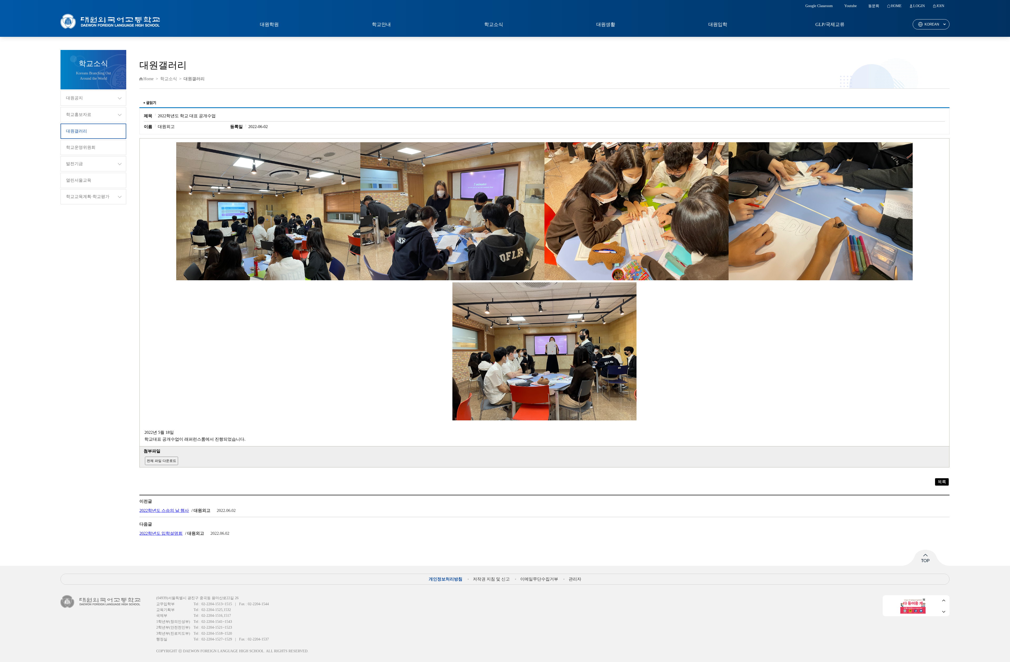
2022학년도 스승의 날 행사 (164, 510)
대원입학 (717, 24)
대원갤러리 (76, 131)
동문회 (873, 6)
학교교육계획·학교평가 (87, 196)
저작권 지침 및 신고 (491, 579)
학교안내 (381, 24)
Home (148, 79)
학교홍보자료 (78, 114)
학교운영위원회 (80, 147)
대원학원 (269, 24)
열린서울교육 (78, 180)
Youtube (850, 6)
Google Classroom (819, 6)
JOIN (940, 6)
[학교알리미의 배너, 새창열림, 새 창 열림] (913, 606)
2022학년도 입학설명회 (161, 533)
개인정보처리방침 (445, 579)
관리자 (575, 579)
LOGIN (919, 6)
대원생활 (605, 24)
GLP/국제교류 (830, 24)
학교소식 (493, 24)
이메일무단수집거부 (539, 579)
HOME (896, 6)
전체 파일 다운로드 (161, 461)
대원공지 (74, 98)
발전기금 (74, 163)
